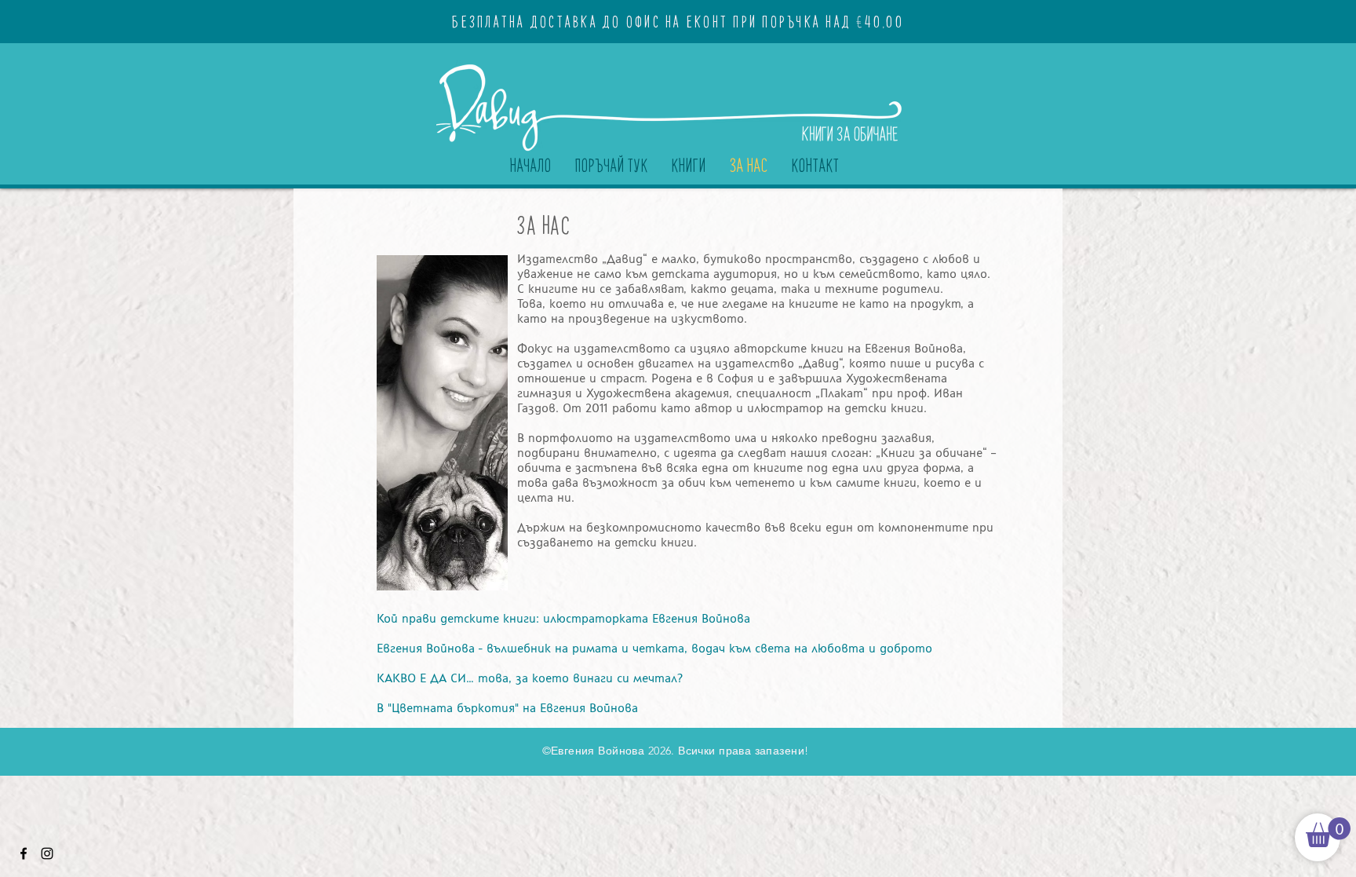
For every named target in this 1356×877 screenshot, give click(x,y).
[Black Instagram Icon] (47, 853)
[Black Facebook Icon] (23, 853)
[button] (1328, 832)
